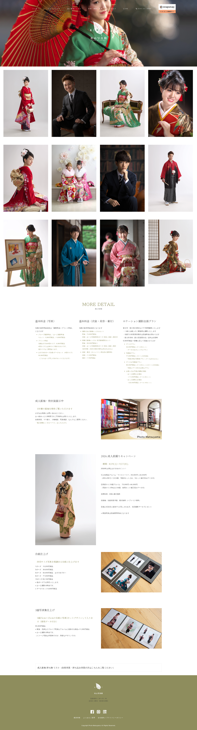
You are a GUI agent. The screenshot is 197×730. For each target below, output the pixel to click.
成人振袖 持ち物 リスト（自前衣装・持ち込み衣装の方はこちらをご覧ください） (76, 667)
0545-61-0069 (144, 8)
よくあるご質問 (89, 717)
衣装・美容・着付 (95, 8)
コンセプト (36, 8)
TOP (23, 8)
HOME (96, 54)
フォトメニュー (54, 8)
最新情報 (77, 717)
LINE (125, 8)
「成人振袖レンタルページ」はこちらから (51, 422)
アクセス (112, 8)
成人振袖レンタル (74, 8)
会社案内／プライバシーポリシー (110, 717)
